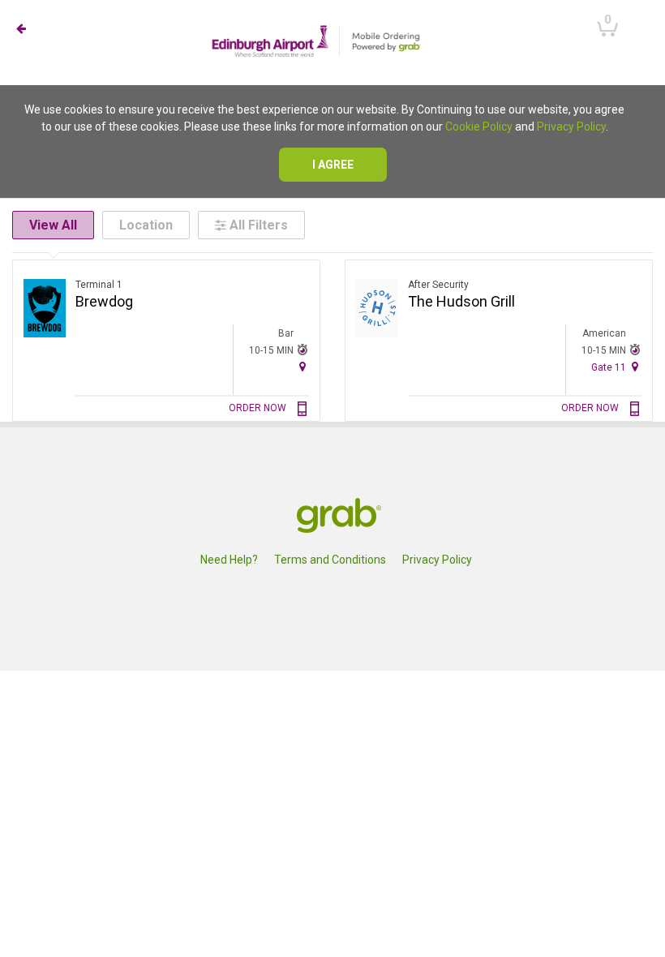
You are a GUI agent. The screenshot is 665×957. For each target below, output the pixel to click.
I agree (333, 164)
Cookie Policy (479, 126)
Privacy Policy (571, 126)
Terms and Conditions (330, 559)
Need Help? (229, 559)
